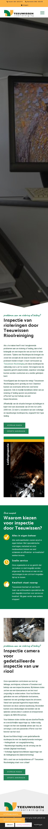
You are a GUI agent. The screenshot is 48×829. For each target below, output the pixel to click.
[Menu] (41, 12)
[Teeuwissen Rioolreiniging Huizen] (20, 12)
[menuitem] (14, 1)
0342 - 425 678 (38, 1)
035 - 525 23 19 (18, 1)
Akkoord (9, 825)
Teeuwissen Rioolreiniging (14, 364)
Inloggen (25, 5)
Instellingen (38, 825)
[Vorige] (8, 628)
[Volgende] (39, 628)
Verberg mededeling (23, 825)
